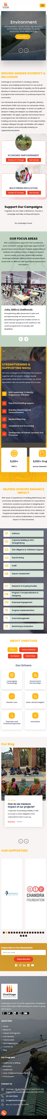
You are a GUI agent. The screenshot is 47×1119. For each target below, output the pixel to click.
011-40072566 (12, 1096)
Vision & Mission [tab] (28, 649)
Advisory (16, 533)
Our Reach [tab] (14, 656)
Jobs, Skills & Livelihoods (18, 309)
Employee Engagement (22, 602)
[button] (4, 932)
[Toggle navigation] (42, 5)
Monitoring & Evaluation (22, 626)
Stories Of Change (16, 160)
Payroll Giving (18, 557)
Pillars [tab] (12, 649)
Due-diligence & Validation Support (28, 549)
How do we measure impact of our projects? (21, 805)
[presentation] (21, 50)
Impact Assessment (21, 573)
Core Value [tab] (30, 656)
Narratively (34, 160)
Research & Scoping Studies (24, 586)
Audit (14, 565)
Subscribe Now (23, 959)
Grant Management (21, 618)
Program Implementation (23, 610)
